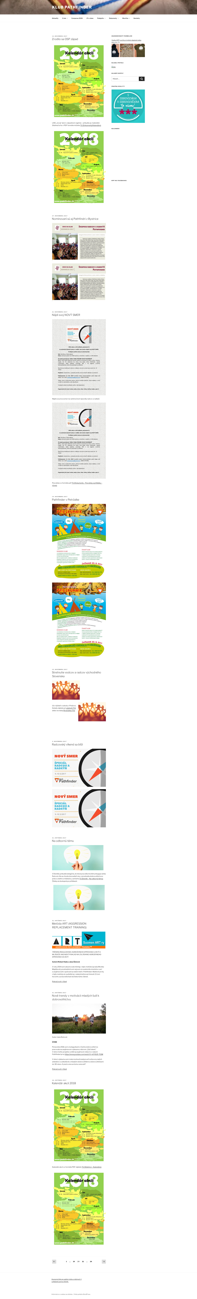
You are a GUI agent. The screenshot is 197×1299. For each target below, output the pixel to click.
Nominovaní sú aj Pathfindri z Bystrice (75, 218)
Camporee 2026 (77, 18)
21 (83, 1261)
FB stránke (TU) (69, 711)
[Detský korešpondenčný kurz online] (114, 67)
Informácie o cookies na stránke (62, 1294)
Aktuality (55, 18)
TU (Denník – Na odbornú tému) (91, 879)
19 (74, 1261)
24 (91, 1261)
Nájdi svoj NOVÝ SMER (66, 314)
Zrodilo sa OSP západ (65, 39)
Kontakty (137, 18)
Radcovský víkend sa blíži (67, 744)
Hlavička (125, 18)
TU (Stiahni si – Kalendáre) (91, 1167)
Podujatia (100, 18)
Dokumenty (113, 18)
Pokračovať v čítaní (59, 982)
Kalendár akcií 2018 (64, 1083)
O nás (64, 18)
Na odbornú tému (63, 840)
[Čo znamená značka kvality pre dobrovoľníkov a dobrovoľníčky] (128, 122)
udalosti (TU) (71, 708)
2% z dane (89, 18)
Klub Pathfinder (72, 7)
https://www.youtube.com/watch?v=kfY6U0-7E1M (84, 1054)
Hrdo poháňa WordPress (82, 1294)
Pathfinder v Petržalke (65, 499)
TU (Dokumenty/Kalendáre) (90, 125)
